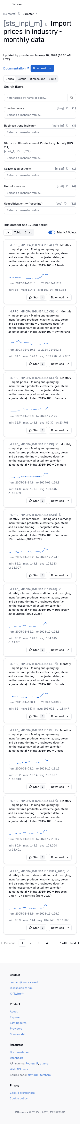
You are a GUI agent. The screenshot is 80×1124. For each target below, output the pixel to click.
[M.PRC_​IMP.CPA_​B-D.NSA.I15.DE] (31, 377)
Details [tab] (21, 78)
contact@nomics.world (24, 982)
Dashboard (17, 1057)
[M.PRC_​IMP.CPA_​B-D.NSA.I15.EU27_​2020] (36, 871)
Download (39, 68)
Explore (14, 1017)
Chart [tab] (28, 232)
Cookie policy (18, 1098)
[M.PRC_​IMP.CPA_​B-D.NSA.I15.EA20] (32, 589)
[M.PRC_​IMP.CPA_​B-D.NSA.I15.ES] (31, 800)
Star (38, 297)
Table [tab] (17, 232)
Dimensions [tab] (37, 78)
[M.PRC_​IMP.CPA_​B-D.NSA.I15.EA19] (32, 514)
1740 (63, 943)
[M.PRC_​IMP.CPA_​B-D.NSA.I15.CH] (31, 311)
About (14, 1011)
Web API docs (19, 1069)
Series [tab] (10, 78)
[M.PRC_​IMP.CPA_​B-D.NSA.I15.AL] (31, 245)
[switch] (51, 232)
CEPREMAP (57, 1112)
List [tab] (8, 232)
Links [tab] (52, 78)
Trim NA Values (67, 232)
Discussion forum (21, 988)
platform (33, 1074)
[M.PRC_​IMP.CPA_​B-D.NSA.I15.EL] (31, 730)
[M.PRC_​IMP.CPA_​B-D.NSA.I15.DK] (31, 444)
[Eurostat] (9, 13)
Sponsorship (18, 1034)
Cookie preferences (22, 1092)
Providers (16, 1028)
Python (30, 1063)
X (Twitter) (17, 993)
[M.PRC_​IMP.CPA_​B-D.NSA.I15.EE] (31, 664)
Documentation (14, 68)
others (44, 1063)
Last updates (18, 1022)
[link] (18, 14)
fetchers (45, 1074)
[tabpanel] (40, 515)
